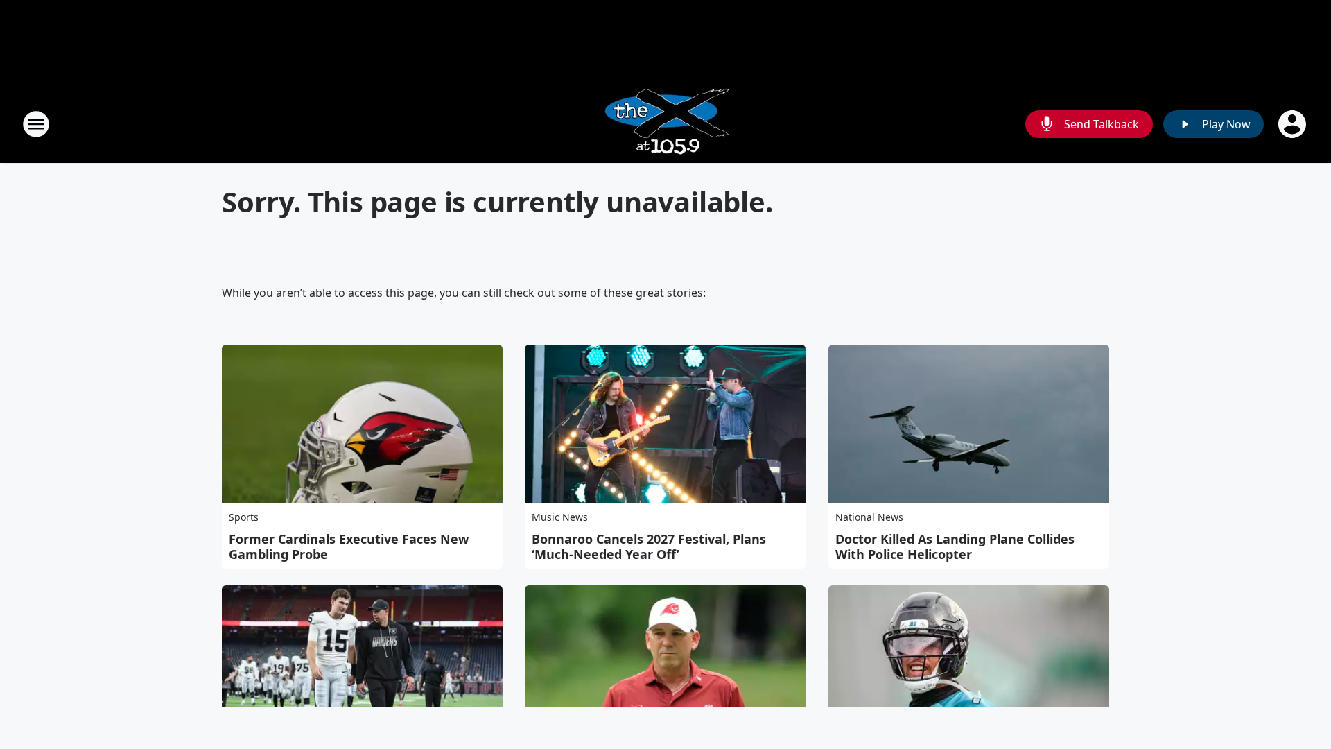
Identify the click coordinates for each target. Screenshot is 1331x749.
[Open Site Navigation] (36, 124)
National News (869, 517)
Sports (244, 517)
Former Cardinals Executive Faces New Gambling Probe (349, 546)
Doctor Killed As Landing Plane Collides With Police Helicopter (955, 546)
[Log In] (1293, 124)
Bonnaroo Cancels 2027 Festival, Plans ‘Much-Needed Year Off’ (649, 546)
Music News (560, 517)
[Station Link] (665, 123)
